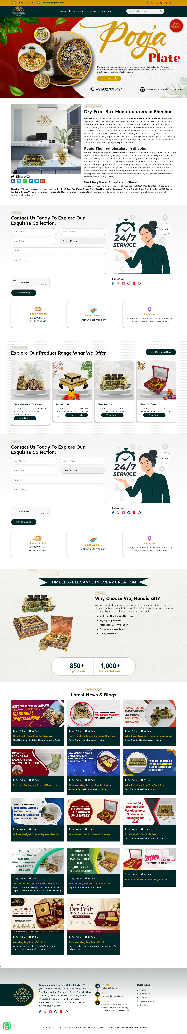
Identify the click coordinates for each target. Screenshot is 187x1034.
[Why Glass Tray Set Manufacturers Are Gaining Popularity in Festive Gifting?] (149, 713)
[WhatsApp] (171, 2)
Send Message (23, 292)
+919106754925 (37, 321)
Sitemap (92, 11)
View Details (28, 415)
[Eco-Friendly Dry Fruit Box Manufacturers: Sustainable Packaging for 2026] (149, 811)
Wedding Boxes (106, 404)
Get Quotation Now (161, 352)
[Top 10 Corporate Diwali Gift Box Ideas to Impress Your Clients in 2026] (37, 861)
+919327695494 (25, 3)
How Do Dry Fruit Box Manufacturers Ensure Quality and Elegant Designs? (91, 885)
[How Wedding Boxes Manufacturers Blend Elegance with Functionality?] (93, 762)
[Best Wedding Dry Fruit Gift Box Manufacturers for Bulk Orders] (93, 915)
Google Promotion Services (133, 1027)
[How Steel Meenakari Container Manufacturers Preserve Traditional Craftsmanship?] (37, 713)
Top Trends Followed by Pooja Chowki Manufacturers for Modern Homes (91, 737)
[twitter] (152, 2)
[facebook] (147, 2)
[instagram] (161, 2)
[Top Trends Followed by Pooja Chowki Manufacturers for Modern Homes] (93, 713)
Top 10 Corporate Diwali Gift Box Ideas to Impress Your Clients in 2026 (36, 885)
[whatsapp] (7, 1026)
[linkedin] (157, 2)
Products (145, 997)
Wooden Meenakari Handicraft (156, 404)
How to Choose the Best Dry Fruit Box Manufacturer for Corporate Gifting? (147, 881)
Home (50, 11)
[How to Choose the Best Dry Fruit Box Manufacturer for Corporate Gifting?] (149, 859)
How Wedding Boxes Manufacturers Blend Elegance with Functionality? (90, 787)
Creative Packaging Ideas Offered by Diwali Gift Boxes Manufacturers (35, 787)
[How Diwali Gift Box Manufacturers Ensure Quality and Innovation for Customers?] (93, 811)
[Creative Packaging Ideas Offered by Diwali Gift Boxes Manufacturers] (37, 762)
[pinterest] (166, 2)
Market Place (147, 1001)
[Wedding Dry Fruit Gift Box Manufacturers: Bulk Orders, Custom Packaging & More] (37, 915)
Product (63, 11)
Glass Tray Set (21, 404)
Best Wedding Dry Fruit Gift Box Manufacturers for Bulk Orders (88, 944)
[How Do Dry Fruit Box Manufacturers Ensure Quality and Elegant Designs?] (93, 861)
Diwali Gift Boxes (65, 404)
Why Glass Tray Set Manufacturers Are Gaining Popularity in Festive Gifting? (147, 737)
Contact (106, 11)
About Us (78, 11)
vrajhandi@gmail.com (53, 3)
